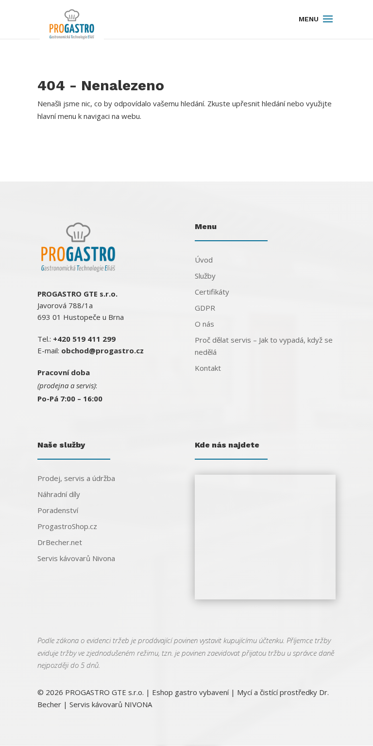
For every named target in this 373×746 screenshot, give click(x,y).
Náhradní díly (58, 494)
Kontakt (208, 368)
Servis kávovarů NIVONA (110, 704)
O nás (204, 324)
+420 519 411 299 (84, 339)
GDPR (205, 308)
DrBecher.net (59, 542)
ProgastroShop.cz (67, 526)
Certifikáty (212, 292)
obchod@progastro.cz (102, 350)
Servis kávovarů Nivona (76, 558)
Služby (205, 276)
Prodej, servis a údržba (76, 478)
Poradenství (57, 510)
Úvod (204, 260)
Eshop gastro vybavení (190, 692)
